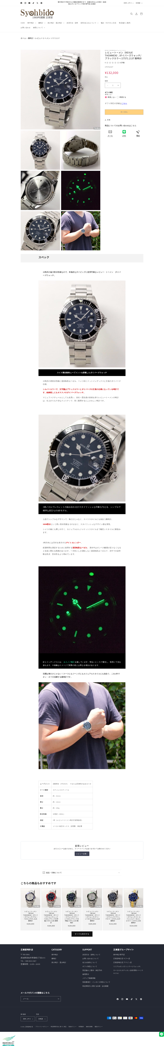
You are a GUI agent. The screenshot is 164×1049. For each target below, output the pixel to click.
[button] (31, 23)
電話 (138, 135)
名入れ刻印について (89, 962)
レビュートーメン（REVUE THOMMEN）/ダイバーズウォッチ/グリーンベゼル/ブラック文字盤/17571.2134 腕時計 (71, 917)
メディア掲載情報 (88, 978)
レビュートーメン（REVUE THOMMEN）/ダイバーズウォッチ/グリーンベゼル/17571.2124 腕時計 (92, 916)
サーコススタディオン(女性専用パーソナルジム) (128, 971)
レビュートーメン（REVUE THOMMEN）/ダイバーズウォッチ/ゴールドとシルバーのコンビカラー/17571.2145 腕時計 (133, 917)
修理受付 (85, 974)
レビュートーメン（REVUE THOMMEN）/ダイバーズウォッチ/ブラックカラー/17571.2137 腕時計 (112, 916)
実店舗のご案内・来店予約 (92, 970)
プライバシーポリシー (42, 1026)
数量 (106, 81)
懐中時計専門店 (119, 955)
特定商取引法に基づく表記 (58, 1026)
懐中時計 (55, 955)
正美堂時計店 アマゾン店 (122, 962)
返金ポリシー (72, 1026)
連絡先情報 (89, 1026)
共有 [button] (108, 120)
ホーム (23, 38)
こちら (124, 103)
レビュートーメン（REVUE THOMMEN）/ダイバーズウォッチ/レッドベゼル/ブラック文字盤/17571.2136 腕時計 (51, 917)
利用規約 (81, 1026)
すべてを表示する (82, 934)
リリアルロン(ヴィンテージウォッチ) (126, 966)
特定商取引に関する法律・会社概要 (95, 986)
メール (110, 135)
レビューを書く (82, 854)
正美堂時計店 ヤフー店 (121, 959)
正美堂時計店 (29, 1026)
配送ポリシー (99, 1026)
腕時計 (31, 38)
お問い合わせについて (90, 959)
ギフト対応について (89, 966)
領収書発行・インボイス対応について (96, 982)
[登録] (58, 998)
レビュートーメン (43, 38)
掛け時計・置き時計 (59, 962)
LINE (124, 135)
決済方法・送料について (91, 955)
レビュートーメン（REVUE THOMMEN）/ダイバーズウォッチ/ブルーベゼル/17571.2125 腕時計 (30, 916)
